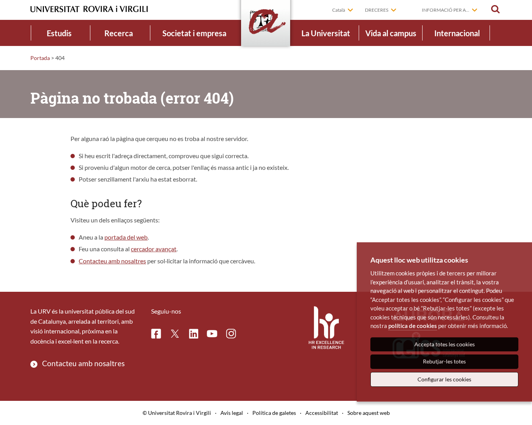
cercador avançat (153, 248)
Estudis (59, 33)
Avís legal (231, 412)
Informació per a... (445, 10)
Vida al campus (390, 33)
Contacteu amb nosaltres (112, 261)
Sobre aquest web (368, 412)
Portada (40, 58)
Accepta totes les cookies (444, 344)
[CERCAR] (495, 9)
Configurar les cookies (444, 379)
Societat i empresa (194, 33)
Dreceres (376, 10)
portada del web (126, 237)
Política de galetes (274, 412)
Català (338, 10)
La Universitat (325, 33)
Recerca (118, 33)
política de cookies (412, 325)
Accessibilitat (321, 412)
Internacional (457, 33)
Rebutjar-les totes (444, 361)
